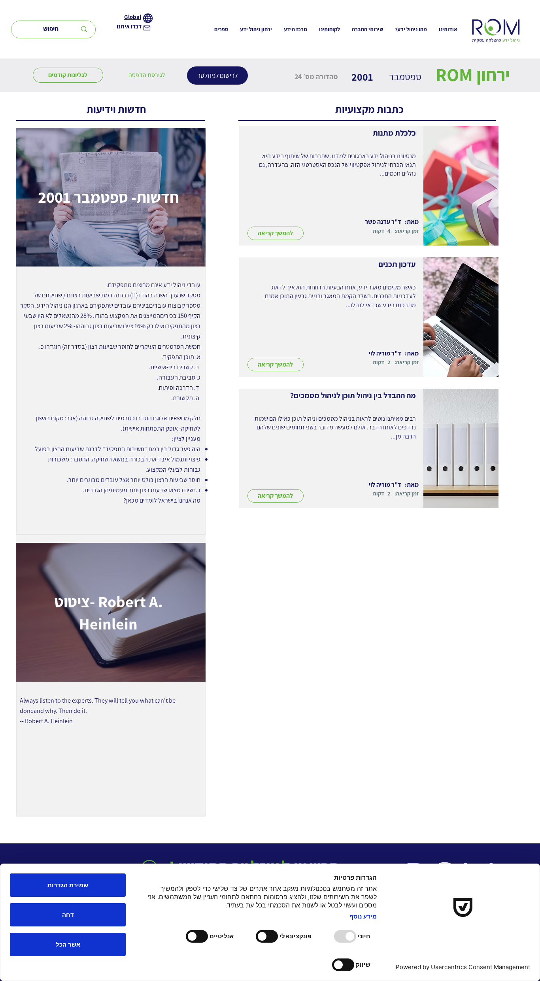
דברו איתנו (129, 26)
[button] (147, 75)
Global (132, 17)
